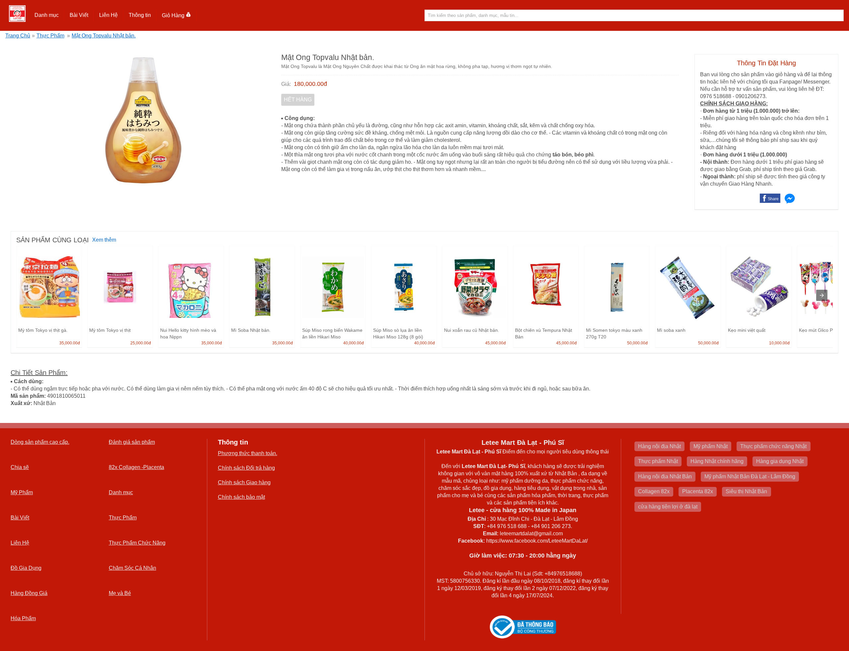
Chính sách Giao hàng (244, 482)
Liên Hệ (108, 15)
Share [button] (773, 199)
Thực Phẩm (50, 35)
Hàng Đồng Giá (29, 593)
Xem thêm (104, 240)
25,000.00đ (140, 343)
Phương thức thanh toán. (247, 453)
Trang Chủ (17, 35)
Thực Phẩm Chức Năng (137, 543)
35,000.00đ (69, 343)
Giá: (286, 84)
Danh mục (121, 492)
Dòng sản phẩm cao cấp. (40, 442)
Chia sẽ (20, 467)
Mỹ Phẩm (22, 492)
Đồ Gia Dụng (26, 568)
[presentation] (821, 295)
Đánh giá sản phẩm (132, 442)
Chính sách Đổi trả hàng (246, 468)
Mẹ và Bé (120, 593)
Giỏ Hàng (173, 15)
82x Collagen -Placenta (136, 467)
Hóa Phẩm (23, 618)
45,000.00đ (495, 343)
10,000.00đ (779, 343)
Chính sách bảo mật (241, 497)
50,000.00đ (637, 343)
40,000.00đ (353, 343)
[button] (46, 15)
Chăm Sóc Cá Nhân (132, 568)
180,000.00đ (310, 84)
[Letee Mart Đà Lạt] (17, 13)
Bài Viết (20, 517)
